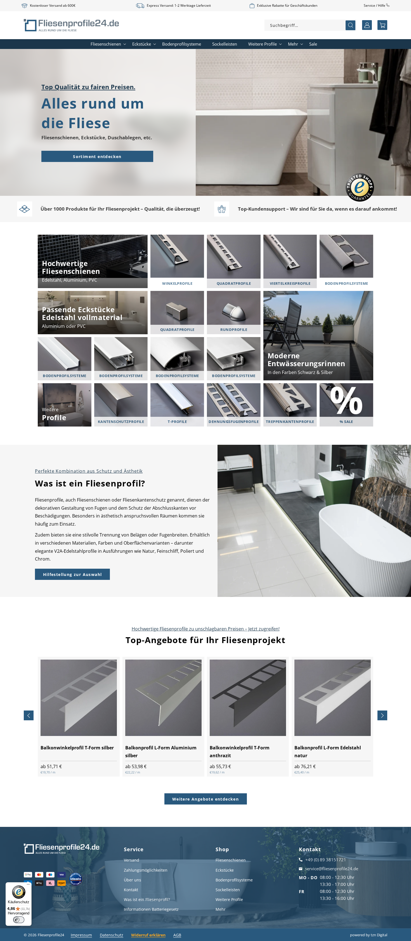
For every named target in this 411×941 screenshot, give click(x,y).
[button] (382, 25)
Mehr (221, 909)
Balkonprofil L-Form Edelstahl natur (327, 751)
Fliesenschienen (231, 860)
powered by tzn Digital (368, 934)
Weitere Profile (229, 899)
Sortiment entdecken (97, 156)
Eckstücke (225, 870)
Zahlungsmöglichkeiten (145, 870)
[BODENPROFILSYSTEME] (346, 256)
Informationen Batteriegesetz (151, 909)
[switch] (18, 919)
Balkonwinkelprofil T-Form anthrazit (240, 751)
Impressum (81, 935)
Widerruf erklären (148, 935)
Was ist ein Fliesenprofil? (147, 899)
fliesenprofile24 (51, 934)
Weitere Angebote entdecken (205, 799)
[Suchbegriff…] (350, 25)
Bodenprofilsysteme (234, 880)
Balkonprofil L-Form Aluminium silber (161, 751)
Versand (131, 860)
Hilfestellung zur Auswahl (72, 574)
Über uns (132, 880)
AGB (177, 935)
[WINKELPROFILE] (177, 256)
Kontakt (131, 889)
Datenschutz (111, 935)
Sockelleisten (228, 889)
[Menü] (28, 885)
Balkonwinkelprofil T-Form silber (77, 747)
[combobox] (310, 25)
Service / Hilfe (375, 5)
